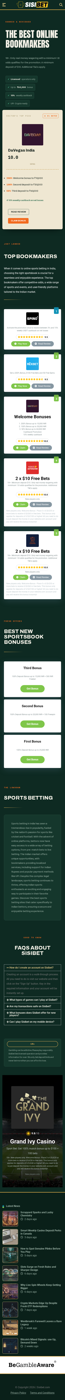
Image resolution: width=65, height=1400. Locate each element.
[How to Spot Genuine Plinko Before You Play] (10, 1262)
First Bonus (32, 741)
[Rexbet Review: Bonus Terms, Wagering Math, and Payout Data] (32, 369)
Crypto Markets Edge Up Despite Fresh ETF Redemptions (39, 1305)
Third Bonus (32, 668)
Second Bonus (32, 706)
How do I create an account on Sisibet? (31, 967)
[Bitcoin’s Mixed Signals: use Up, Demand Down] (10, 1352)
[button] (32, 968)
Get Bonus (32, 688)
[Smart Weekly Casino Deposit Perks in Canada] (10, 1243)
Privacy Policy (18, 1392)
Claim (22, 448)
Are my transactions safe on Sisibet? (30, 1006)
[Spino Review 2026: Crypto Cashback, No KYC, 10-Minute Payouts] (32, 324)
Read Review (44, 343)
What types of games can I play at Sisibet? (33, 999)
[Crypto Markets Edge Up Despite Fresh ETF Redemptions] (10, 1316)
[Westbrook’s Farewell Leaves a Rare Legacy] (10, 1334)
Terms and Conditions (42, 1392)
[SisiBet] (32, 4)
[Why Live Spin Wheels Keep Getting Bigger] (10, 1298)
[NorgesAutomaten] (32, 473)
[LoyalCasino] (32, 546)
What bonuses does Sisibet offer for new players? (32, 1014)
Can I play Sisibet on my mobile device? (31, 1021)
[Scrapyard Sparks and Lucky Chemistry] (10, 1225)
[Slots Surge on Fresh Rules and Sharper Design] (10, 1280)
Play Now (22, 343)
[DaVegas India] (32, 411)
